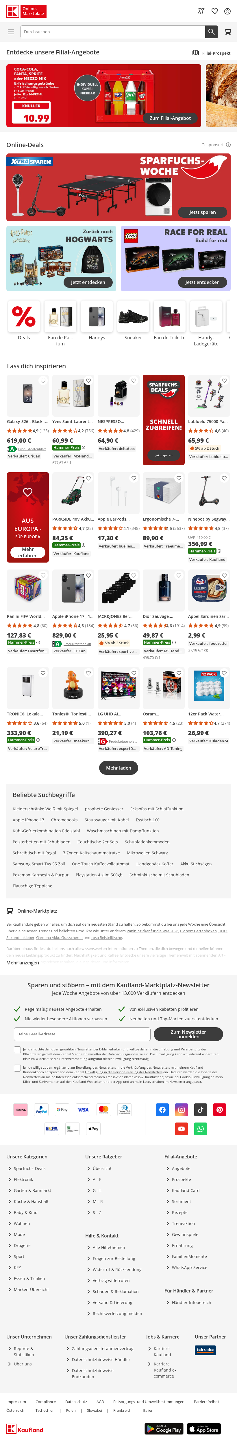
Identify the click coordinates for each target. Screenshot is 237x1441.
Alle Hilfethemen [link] (109, 1247)
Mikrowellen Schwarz (147, 853)
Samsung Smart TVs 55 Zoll (39, 864)
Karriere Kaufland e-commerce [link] (165, 1370)
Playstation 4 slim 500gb (99, 875)
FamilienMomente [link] (189, 1256)
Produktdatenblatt (32, 448)
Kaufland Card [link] (186, 1190)
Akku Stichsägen (196, 864)
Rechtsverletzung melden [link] (117, 1313)
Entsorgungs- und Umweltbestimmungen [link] (148, 1401)
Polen (71, 1410)
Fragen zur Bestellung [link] (114, 1258)
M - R (98, 1201)
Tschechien (45, 1410)
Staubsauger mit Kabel (107, 820)
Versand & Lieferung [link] (112, 1302)
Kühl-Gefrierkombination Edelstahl (46, 831)
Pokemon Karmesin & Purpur (41, 875)
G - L (97, 1190)
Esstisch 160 (148, 820)
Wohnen (22, 1223)
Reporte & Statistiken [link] (24, 1351)
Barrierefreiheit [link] (207, 1401)
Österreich (15, 1410)
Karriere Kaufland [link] (162, 1351)
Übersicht (102, 1168)
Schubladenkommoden (147, 842)
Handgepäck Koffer (154, 864)
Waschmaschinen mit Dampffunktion (123, 831)
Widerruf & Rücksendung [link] (117, 1269)
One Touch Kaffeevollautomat (100, 864)
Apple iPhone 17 (28, 820)
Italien (148, 1410)
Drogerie (22, 1245)
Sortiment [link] (181, 1201)
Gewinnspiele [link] (185, 1234)
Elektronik (23, 1179)
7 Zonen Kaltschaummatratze (91, 853)
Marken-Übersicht (31, 1289)
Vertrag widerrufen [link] (111, 1280)
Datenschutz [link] (76, 1401)
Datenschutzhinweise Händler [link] (101, 1359)
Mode (19, 1234)
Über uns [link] (23, 1364)
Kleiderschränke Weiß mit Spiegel (45, 809)
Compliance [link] (46, 1401)
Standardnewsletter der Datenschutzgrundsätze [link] (107, 1054)
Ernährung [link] (182, 1245)
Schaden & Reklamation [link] (116, 1291)
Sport (19, 1256)
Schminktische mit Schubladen (159, 875)
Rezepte (180, 1212)
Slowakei (94, 1410)
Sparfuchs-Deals (30, 1168)
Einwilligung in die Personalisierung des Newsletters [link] (123, 1072)
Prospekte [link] (181, 1179)
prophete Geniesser (104, 809)
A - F (97, 1179)
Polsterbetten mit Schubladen (42, 842)
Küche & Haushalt (31, 1201)
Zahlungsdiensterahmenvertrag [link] (103, 1348)
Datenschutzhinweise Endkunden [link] (93, 1373)
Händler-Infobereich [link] (191, 1302)
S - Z (97, 1212)
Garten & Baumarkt (32, 1190)
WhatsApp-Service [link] (189, 1267)
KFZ (17, 1267)
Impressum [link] (16, 1401)
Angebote (181, 1168)
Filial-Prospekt (216, 53)
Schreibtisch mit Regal (34, 853)
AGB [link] (100, 1401)
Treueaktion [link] (183, 1223)
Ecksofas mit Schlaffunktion (157, 809)
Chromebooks (64, 820)
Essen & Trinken (29, 1278)
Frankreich (122, 1410)
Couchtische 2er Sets (97, 842)
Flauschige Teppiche (32, 886)
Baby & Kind (26, 1212)
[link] (201, 11)
